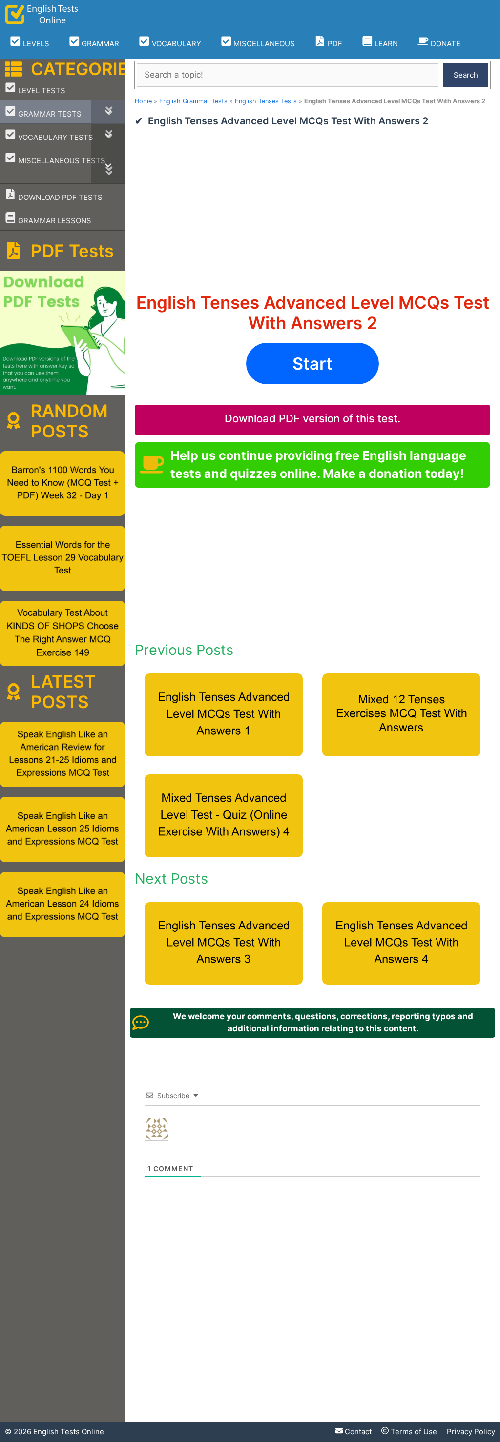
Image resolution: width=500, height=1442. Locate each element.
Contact (357, 1431)
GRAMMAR (99, 43)
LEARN (385, 43)
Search (466, 74)
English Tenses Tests (266, 101)
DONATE (444, 43)
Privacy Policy (471, 1431)
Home (143, 101)
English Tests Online (68, 1431)
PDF (334, 43)
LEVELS (35, 43)
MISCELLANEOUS (263, 43)
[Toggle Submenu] (108, 111)
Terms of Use (413, 1431)
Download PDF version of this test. (312, 418)
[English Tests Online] (41, 14)
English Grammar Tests (193, 101)
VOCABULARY (175, 43)
